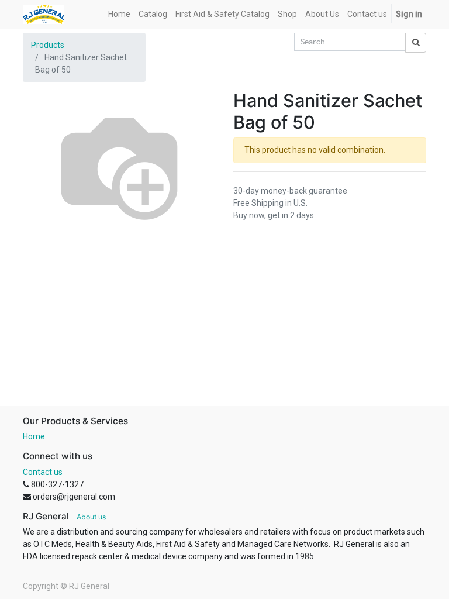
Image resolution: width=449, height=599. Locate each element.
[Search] (415, 43)
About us (91, 516)
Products (47, 45)
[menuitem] (119, 14)
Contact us (43, 472)
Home (34, 436)
